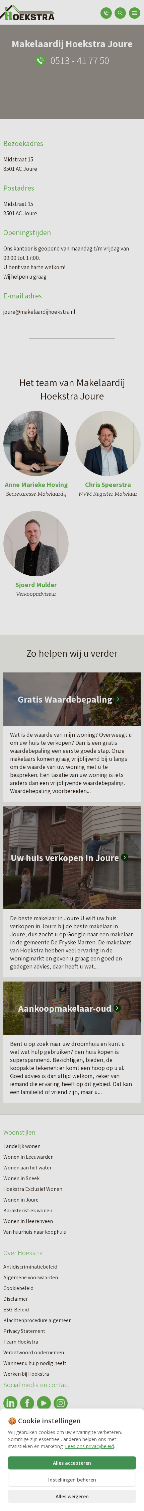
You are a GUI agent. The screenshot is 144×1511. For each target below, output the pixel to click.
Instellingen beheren (72, 1480)
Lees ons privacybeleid (89, 1446)
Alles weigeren (72, 1496)
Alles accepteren (72, 1463)
